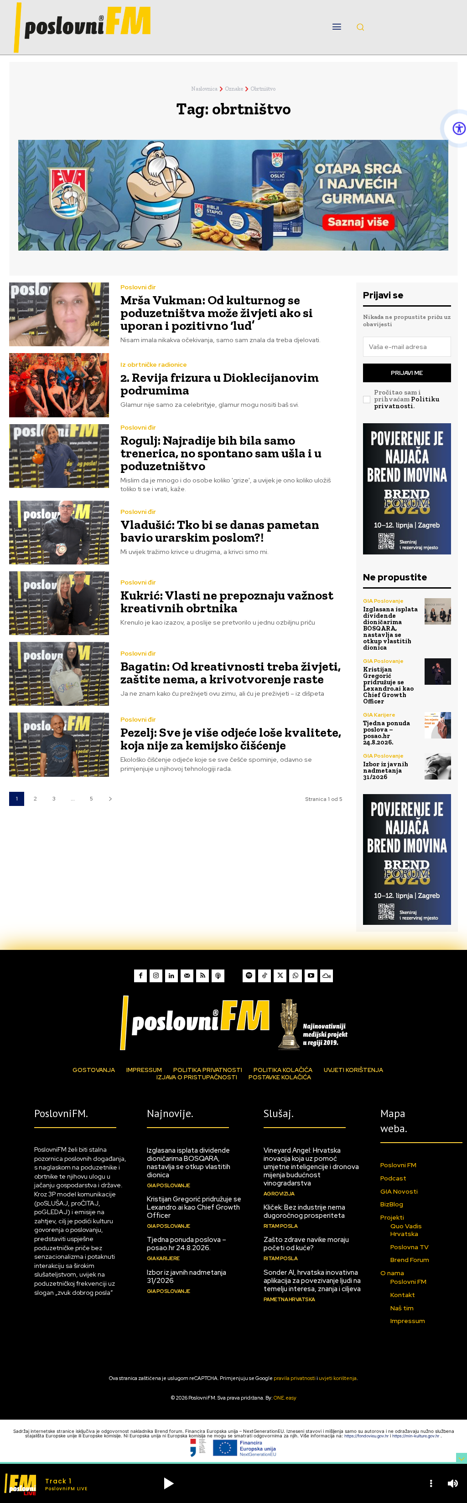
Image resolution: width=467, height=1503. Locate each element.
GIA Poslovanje (383, 601)
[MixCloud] (326, 976)
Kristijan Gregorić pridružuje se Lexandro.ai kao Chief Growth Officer (388, 685)
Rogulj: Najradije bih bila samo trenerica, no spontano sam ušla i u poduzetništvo (221, 453)
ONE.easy (285, 1398)
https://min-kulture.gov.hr (416, 1435)
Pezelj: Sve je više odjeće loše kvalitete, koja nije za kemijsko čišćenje (230, 739)
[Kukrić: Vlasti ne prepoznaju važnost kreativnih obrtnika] (59, 603)
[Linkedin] (171, 976)
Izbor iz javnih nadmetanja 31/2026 (385, 770)
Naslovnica (204, 89)
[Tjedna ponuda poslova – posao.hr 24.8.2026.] (438, 725)
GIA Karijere (379, 715)
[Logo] (233, 1022)
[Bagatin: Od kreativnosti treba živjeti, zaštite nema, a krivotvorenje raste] (59, 674)
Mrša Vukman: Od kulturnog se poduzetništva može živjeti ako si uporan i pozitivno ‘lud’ (216, 312)
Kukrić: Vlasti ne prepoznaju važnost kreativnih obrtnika (226, 602)
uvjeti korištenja (338, 1378)
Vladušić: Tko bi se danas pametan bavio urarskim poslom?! (219, 531)
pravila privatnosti (295, 1378)
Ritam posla (281, 1226)
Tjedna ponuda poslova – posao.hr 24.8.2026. (386, 732)
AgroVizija (279, 1193)
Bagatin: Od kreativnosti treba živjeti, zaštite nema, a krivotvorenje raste (230, 673)
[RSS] (202, 976)
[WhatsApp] (295, 976)
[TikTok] (264, 976)
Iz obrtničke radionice (153, 364)
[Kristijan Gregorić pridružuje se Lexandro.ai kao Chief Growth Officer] (438, 671)
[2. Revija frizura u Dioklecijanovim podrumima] (59, 385)
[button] (360, 27)
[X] (280, 976)
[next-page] (110, 799)
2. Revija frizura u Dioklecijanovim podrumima (219, 384)
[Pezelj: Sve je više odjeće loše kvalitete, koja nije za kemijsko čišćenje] (59, 744)
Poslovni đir (138, 287)
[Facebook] (140, 976)
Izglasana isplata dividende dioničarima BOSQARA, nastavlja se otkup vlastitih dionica (390, 628)
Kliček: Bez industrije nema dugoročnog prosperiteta (304, 1211)
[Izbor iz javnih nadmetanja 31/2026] (438, 766)
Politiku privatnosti (407, 402)
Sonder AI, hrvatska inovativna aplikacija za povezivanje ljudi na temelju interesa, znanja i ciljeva (312, 1280)
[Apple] (218, 976)
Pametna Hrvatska (289, 1299)
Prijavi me (407, 373)
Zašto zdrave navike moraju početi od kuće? (306, 1243)
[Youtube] (311, 976)
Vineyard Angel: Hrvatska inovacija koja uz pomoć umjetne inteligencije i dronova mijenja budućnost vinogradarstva (311, 1167)
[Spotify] (249, 976)
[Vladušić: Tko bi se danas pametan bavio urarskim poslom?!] (59, 532)
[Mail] (187, 976)
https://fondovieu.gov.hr (367, 1435)
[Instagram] (156, 976)
